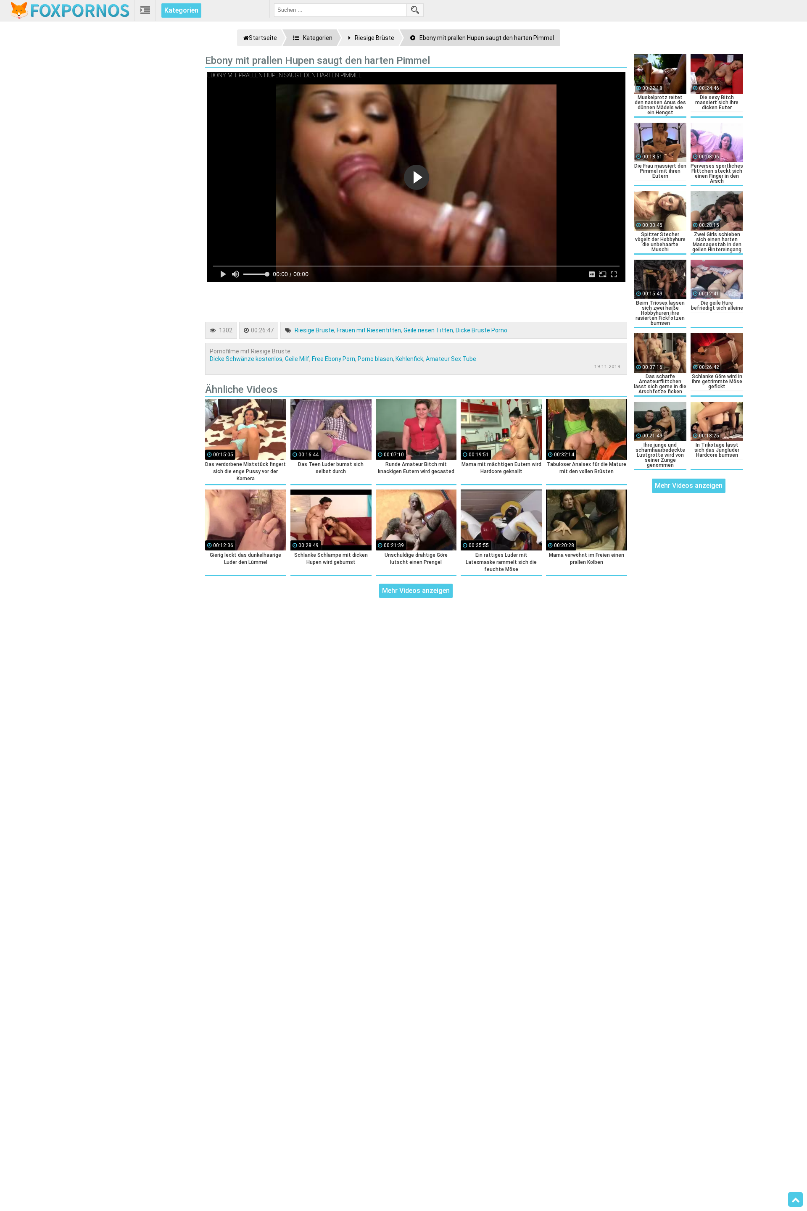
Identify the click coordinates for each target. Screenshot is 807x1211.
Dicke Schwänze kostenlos (246, 358)
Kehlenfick (409, 358)
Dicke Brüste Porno (481, 330)
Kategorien (181, 10)
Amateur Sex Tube (451, 358)
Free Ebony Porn (333, 358)
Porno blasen (375, 358)
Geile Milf (297, 358)
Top (795, 1200)
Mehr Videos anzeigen (416, 591)
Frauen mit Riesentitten (369, 330)
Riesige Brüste (314, 330)
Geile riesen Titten (428, 330)
